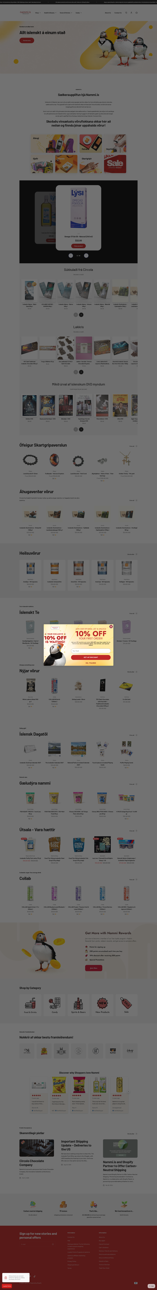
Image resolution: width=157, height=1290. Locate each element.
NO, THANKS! (91, 663)
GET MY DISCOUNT (91, 657)
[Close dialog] (111, 626)
